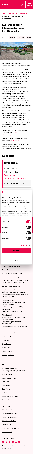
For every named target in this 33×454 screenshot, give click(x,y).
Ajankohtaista (13, 14)
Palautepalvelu (7, 382)
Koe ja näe (5, 340)
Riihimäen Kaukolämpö (9, 417)
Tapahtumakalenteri (9, 378)
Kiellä (16, 261)
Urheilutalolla (14, 141)
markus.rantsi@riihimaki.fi (16, 178)
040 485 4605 (11, 175)
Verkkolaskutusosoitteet (10, 396)
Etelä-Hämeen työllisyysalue (11, 428)
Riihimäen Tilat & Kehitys (10, 414)
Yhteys (22, 5)
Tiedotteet (23, 14)
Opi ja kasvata (6, 344)
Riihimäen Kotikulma (9, 421)
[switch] (28, 227)
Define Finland (7, 432)
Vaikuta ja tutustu (8, 355)
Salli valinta (16, 255)
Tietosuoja (6, 446)
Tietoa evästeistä (7, 448)
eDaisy (4, 393)
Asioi (3, 358)
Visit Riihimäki (6, 424)
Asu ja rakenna (7, 337)
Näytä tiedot (24, 245)
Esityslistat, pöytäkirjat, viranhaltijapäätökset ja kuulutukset (14, 370)
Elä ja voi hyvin (7, 351)
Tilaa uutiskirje (7, 374)
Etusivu (4, 14)
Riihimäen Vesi (7, 410)
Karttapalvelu (6, 385)
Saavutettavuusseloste (19, 446)
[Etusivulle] (7, 4)
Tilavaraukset (6, 400)
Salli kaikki (16, 250)
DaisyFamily (6, 389)
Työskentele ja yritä (8, 347)
